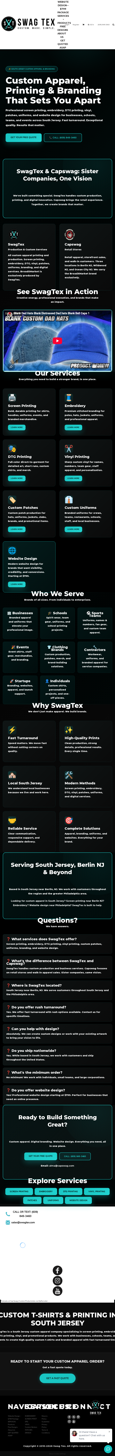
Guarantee (45, 1422)
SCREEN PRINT (31, 1419)
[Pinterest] (78, 1417)
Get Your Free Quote (24, 137)
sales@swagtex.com (23, 1222)
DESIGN (28, 1433)
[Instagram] (57, 1281)
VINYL (27, 1424)
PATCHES (28, 1430)
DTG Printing (70, 1191)
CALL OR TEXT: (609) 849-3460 (25, 1214)
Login (67, 25)
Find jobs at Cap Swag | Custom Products (16, 1301)
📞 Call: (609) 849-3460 (63, 137)
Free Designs (13, 1427)
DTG (26, 1422)
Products (11, 1424)
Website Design (78, 1200)
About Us (11, 1430)
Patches (32, 1200)
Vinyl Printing (96, 1191)
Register (76, 25)
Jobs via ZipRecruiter (40, 1301)
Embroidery (46, 1191)
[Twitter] (74, 1417)
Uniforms (53, 1200)
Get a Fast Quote (57, 1378)
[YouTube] (57, 1291)
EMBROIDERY (30, 1416)
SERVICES (12, 1422)
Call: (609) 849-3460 (75, 1156)
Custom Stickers (31, 1427)
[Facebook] (57, 1270)
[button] (63, 17)
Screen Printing (19, 1191)
